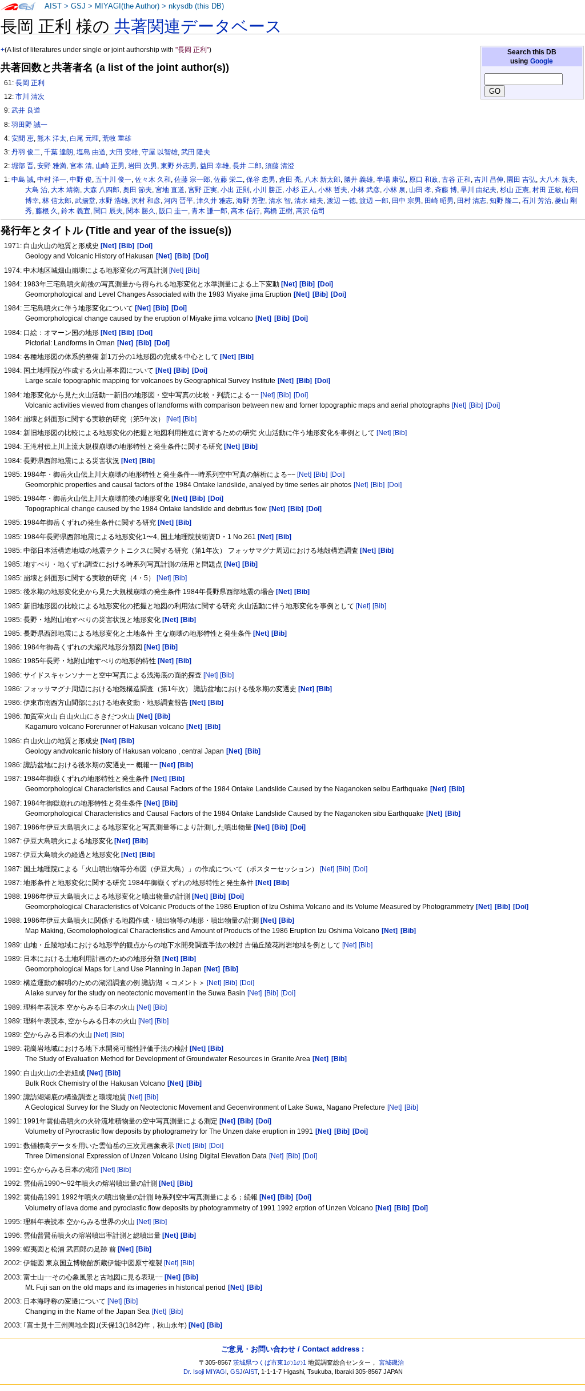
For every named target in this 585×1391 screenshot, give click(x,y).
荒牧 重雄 (116, 138)
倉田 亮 (290, 180)
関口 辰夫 (108, 211)
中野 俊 (81, 180)
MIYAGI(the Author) (127, 6)
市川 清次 (30, 97)
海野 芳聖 (250, 201)
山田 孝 (420, 190)
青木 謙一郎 (209, 211)
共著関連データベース (198, 26)
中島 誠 (22, 180)
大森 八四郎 (101, 190)
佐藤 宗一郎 (192, 180)
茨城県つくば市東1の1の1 (269, 1362)
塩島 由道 (91, 152)
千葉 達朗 (58, 152)
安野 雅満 (51, 166)
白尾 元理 (84, 138)
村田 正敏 (547, 190)
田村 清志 (471, 201)
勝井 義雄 (358, 180)
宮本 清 (81, 166)
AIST (53, 6)
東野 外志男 (179, 166)
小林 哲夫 (332, 190)
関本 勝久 (140, 211)
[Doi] (301, 395)
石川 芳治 (536, 201)
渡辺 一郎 (373, 201)
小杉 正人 (300, 190)
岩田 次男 (142, 166)
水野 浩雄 (113, 201)
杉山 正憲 (514, 190)
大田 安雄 (123, 152)
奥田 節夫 (137, 190)
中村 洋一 (51, 180)
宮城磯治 (391, 1362)
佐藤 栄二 (228, 180)
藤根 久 (46, 211)
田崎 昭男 (439, 201)
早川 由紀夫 (478, 190)
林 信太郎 (56, 201)
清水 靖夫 (308, 201)
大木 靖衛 (65, 190)
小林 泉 (394, 190)
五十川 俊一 (113, 180)
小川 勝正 (267, 190)
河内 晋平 (178, 201)
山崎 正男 (110, 166)
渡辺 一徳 (341, 201)
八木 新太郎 (322, 180)
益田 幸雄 (214, 166)
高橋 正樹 (277, 211)
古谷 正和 (456, 180)
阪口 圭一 (173, 211)
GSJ (78, 6)
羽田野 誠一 (29, 125)
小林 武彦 (365, 190)
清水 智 (280, 201)
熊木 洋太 (51, 138)
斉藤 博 (446, 190)
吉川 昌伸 (488, 180)
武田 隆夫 (195, 152)
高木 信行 (245, 211)
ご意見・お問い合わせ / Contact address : (292, 1349)
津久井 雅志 (215, 201)
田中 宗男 (406, 201)
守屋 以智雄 (160, 152)
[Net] (176, 270)
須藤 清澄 (279, 166)
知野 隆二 (504, 201)
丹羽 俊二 (26, 152)
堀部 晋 (22, 166)
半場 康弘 (391, 180)
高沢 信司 (310, 211)
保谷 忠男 (260, 180)
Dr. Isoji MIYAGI (205, 1371)
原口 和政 (423, 180)
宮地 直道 (170, 190)
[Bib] (192, 270)
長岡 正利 (30, 83)
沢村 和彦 (146, 201)
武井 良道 (26, 110)
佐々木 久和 (153, 180)
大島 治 (36, 190)
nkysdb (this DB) (196, 6)
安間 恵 (22, 138)
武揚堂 (85, 201)
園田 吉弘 (521, 180)
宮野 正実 (202, 190)
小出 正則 (235, 190)
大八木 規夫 (557, 180)
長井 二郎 (247, 166)
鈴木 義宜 (75, 211)
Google (541, 61)
